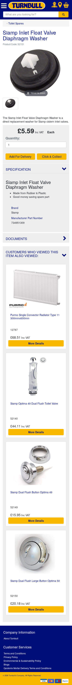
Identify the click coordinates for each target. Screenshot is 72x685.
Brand (14, 208)
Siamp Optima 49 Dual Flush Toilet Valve (34, 403)
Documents (16, 238)
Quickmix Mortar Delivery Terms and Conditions (27, 668)
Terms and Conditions (15, 653)
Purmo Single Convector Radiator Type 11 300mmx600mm (35, 316)
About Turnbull (11, 638)
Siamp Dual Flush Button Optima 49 (31, 492)
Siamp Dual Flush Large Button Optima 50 (35, 581)
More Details (36, 343)
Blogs (6, 664)
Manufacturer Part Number (27, 218)
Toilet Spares (16, 23)
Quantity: (13, 138)
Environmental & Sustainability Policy (22, 660)
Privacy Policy (11, 657)
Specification (18, 169)
